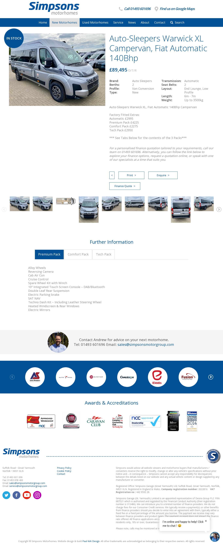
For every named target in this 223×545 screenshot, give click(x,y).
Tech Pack (103, 254)
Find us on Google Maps (177, 9)
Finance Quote (123, 186)
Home (43, 22)
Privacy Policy (64, 467)
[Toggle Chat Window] (215, 537)
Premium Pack (49, 254)
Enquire (161, 175)
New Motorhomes (64, 22)
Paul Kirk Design (91, 541)
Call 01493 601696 (137, 9)
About (145, 22)
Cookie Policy (64, 470)
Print (130, 175)
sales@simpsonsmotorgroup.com (146, 344)
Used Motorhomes (95, 22)
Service (118, 22)
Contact (159, 22)
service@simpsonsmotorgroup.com (28, 486)
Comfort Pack (78, 254)
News (132, 22)
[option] (20, 203)
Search (179, 22)
